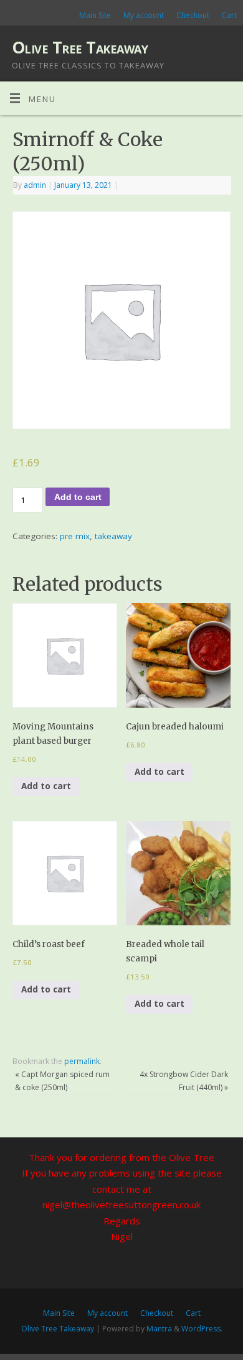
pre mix (75, 536)
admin (35, 185)
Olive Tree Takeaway (80, 47)
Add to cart (78, 497)
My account (143, 15)
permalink (82, 1061)
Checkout (192, 15)
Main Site (95, 15)
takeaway (113, 536)
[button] (64, 655)
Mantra (159, 1328)
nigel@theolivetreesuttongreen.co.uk (121, 1204)
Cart (229, 15)
